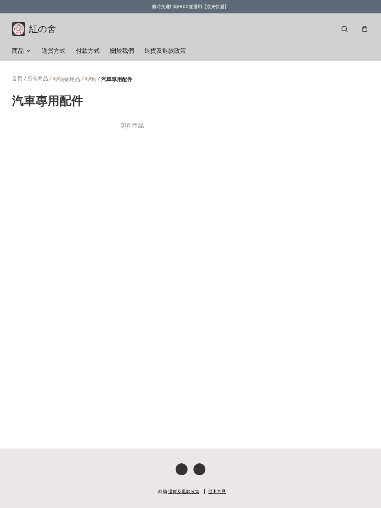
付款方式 (88, 50)
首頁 (17, 78)
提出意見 (217, 491)
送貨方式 (53, 50)
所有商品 (37, 78)
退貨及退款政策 (165, 50)
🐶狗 (90, 79)
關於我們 (122, 50)
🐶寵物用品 (66, 79)
